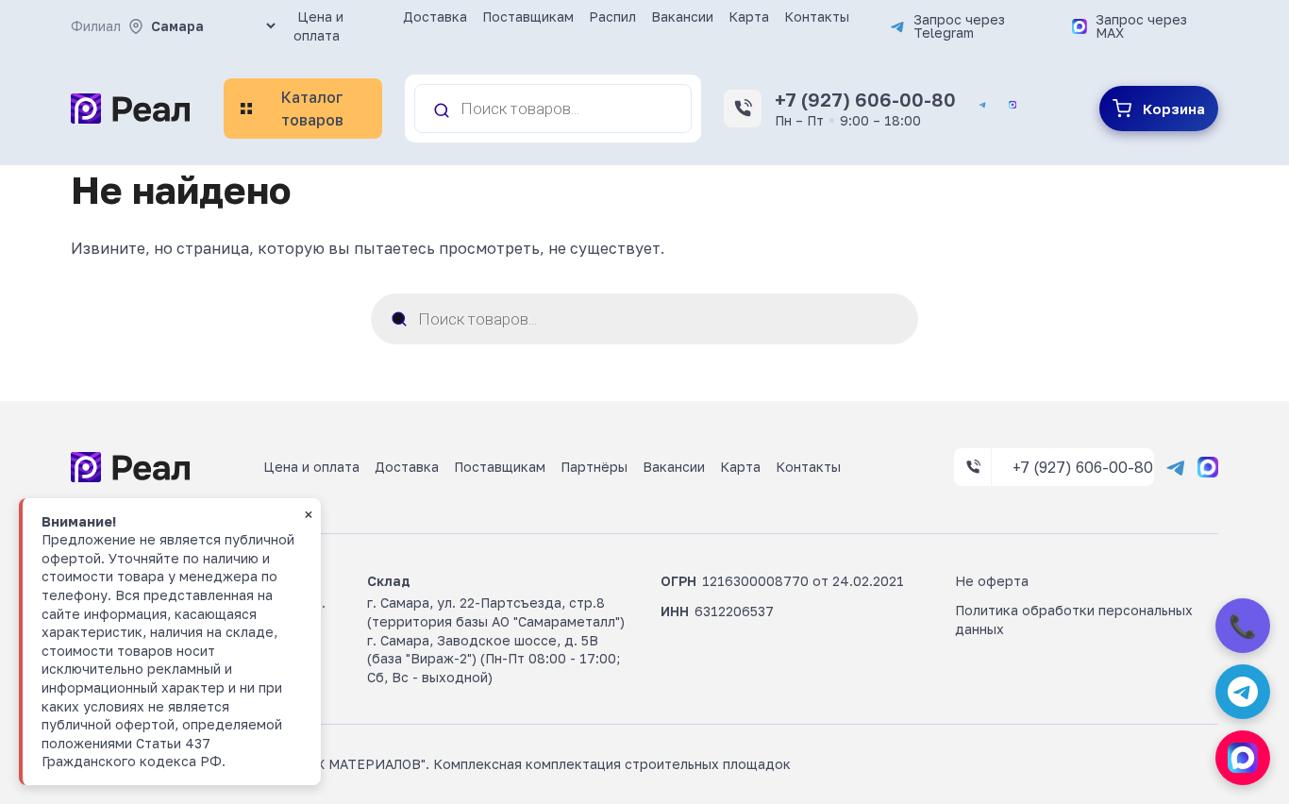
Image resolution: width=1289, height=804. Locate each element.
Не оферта (992, 581)
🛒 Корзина (1158, 108)
